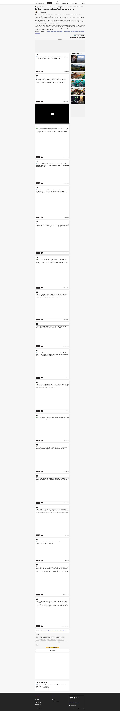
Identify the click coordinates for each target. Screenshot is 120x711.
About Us (53, 699)
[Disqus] (52, 666)
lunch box (53, 637)
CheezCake (37, 705)
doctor (40, 637)
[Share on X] (80, 37)
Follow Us (44, 630)
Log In (84, 1)
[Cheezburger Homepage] (60, 1)
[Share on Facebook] (77, 37)
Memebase (37, 701)
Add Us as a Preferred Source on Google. (57, 630)
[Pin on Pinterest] (42, 71)
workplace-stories (60, 639)
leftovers (58, 637)
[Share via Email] (84, 37)
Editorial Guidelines (55, 701)
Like (37, 644)
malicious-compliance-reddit (41, 641)
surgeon (63, 637)
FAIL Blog (37, 699)
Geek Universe (38, 704)
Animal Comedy (38, 702)
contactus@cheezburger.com (74, 702)
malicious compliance (51, 639)
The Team (53, 697)
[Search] (37, 1)
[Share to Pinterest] (82, 37)
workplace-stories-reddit (53, 641)
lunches (37, 639)
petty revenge (43, 639)
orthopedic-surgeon (64, 641)
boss (37, 637)
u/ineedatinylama (66, 71)
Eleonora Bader (40, 11)
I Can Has (37, 697)
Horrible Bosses (46, 637)
